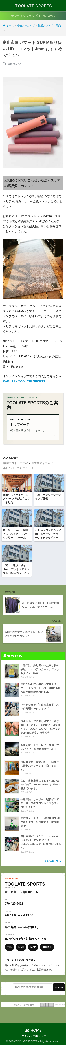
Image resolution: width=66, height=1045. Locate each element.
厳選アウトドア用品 (15, 463)
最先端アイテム (40, 463)
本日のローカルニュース (18, 468)
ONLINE (46, 947)
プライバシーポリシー (32, 1035)
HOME (35, 1030)
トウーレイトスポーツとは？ (20, 959)
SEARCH (59, 987)
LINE (21, 947)
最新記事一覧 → (53, 861)
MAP (33, 947)
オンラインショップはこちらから (33, 15)
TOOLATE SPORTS (33, 5)
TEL (9, 947)
